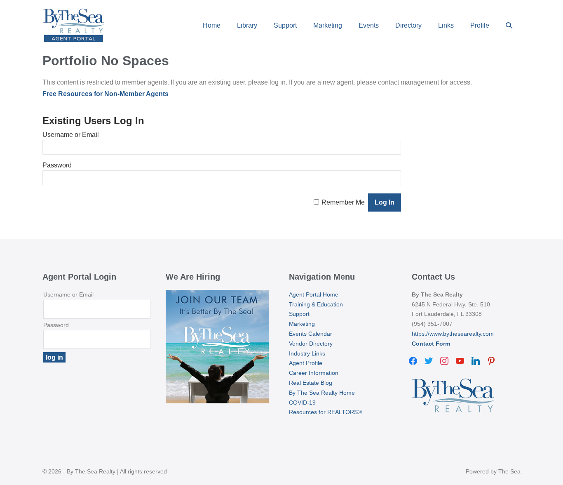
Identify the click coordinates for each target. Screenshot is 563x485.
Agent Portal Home (313, 294)
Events (369, 25)
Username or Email (70, 134)
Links (446, 25)
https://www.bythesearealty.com (453, 333)
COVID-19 (302, 402)
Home (212, 25)
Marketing (327, 25)
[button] (509, 25)
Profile (479, 25)
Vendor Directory (311, 343)
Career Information (313, 373)
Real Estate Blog (310, 382)
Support (285, 25)
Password (57, 165)
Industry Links (307, 353)
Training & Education (316, 304)
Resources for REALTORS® (325, 412)
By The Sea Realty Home (322, 392)
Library (247, 25)
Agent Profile (305, 363)
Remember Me (343, 202)
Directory (408, 25)
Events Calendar (310, 333)
